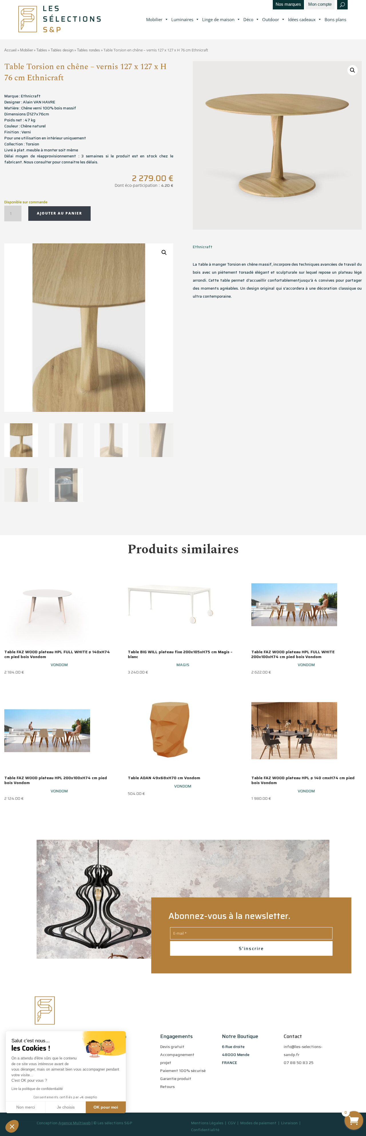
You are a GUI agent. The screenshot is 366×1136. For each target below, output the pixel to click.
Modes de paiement (258, 1123)
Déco (248, 19)
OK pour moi (106, 1107)
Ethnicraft (202, 247)
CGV (232, 1123)
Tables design (62, 50)
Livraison (290, 1123)
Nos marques (288, 4)
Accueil (10, 50)
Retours (167, 1086)
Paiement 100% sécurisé (183, 1070)
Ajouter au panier (59, 213)
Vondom (59, 665)
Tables (41, 50)
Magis (182, 665)
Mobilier (154, 19)
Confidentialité (205, 1130)
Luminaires (182, 19)
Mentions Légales (207, 1123)
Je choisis (66, 1107)
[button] (12, 1126)
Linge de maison (218, 19)
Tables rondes (88, 50)
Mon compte (320, 4)
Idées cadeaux (302, 19)
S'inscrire (251, 948)
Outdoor (270, 19)
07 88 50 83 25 (298, 1062)
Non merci (25, 1107)
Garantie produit (175, 1078)
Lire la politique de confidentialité (37, 1089)
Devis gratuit (172, 1046)
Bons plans (335, 19)
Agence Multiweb (74, 1123)
